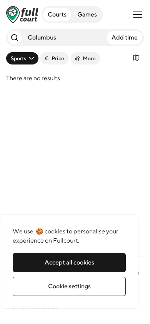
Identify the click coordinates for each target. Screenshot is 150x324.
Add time (125, 37)
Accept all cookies (69, 262)
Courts (57, 14)
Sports (18, 58)
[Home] (22, 14)
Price (54, 58)
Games (87, 14)
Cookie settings (69, 286)
